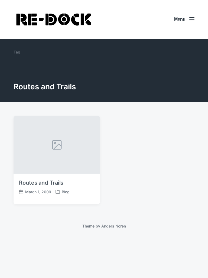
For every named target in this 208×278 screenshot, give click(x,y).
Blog (66, 191)
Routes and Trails (41, 182)
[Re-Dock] (54, 19)
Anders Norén (113, 226)
